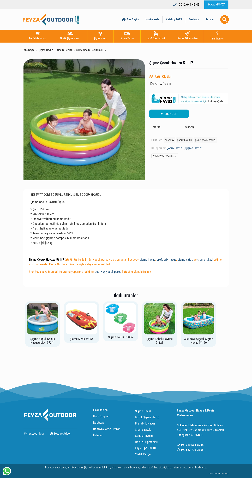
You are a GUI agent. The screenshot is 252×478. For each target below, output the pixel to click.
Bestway (98, 422)
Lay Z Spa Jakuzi (145, 448)
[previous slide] (26, 369)
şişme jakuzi (205, 259)
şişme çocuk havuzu (205, 140)
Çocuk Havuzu (65, 50)
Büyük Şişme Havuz (147, 417)
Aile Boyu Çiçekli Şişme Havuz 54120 (198, 340)
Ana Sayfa (28, 50)
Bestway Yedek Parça (106, 429)
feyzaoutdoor (35, 433)
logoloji (225, 473)
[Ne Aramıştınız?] (224, 19)
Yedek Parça (143, 454)
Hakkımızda (100, 410)
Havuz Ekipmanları (146, 442)
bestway (169, 140)
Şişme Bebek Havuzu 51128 (159, 340)
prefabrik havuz (166, 259)
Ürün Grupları (101, 416)
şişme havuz (147, 259)
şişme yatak (185, 259)
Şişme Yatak (143, 429)
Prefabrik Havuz (145, 423)
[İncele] (53, 308)
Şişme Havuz (46, 50)
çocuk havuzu (184, 140)
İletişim (98, 435)
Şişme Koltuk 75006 (120, 337)
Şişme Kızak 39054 (81, 339)
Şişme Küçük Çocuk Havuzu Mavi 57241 (42, 340)
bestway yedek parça (108, 271)
